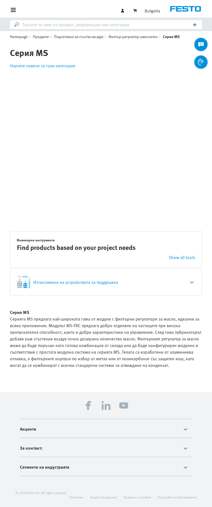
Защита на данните (103, 497)
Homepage (19, 36)
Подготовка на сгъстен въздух (78, 36)
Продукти (41, 36)
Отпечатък (76, 497)
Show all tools (182, 257)
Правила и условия (137, 497)
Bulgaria (152, 10)
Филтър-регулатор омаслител (133, 36)
